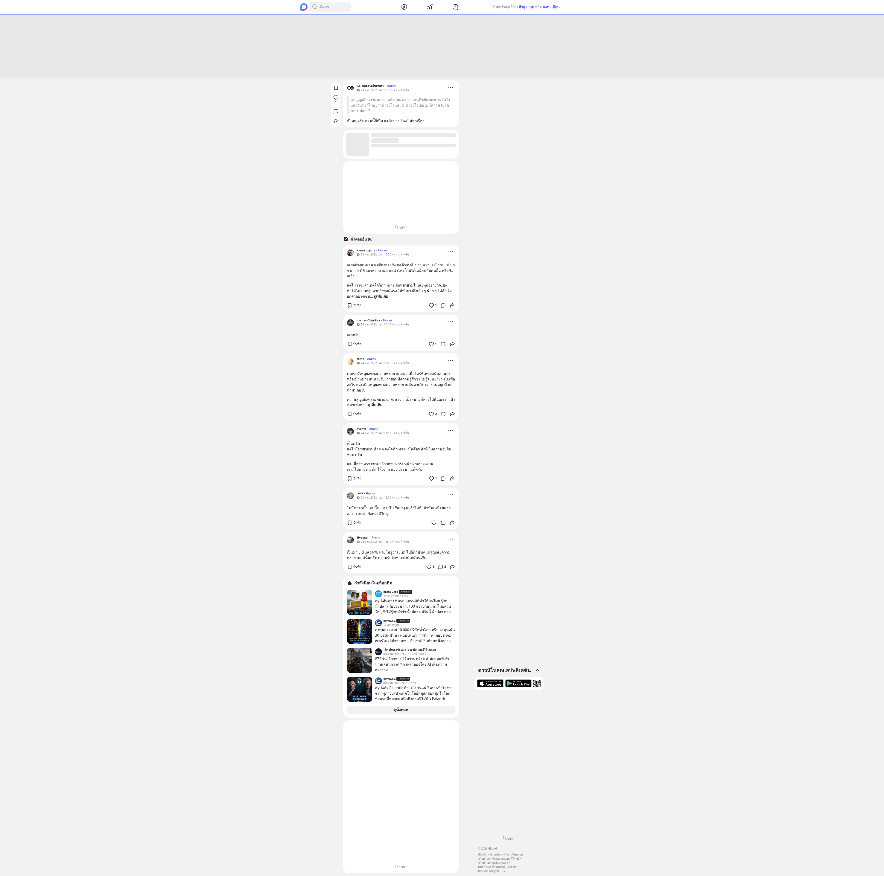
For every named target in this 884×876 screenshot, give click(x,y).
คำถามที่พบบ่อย (513, 854)
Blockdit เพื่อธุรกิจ (489, 871)
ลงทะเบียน (551, 6)
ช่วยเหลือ (495, 854)
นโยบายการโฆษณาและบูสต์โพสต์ (498, 859)
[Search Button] (314, 6)
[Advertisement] (442, 46)
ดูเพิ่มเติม (381, 296)
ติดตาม (391, 86)
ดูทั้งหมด (401, 709)
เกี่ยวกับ (482, 854)
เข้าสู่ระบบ (525, 6)
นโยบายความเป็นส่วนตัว (493, 863)
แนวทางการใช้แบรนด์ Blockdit (497, 867)
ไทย (504, 871)
